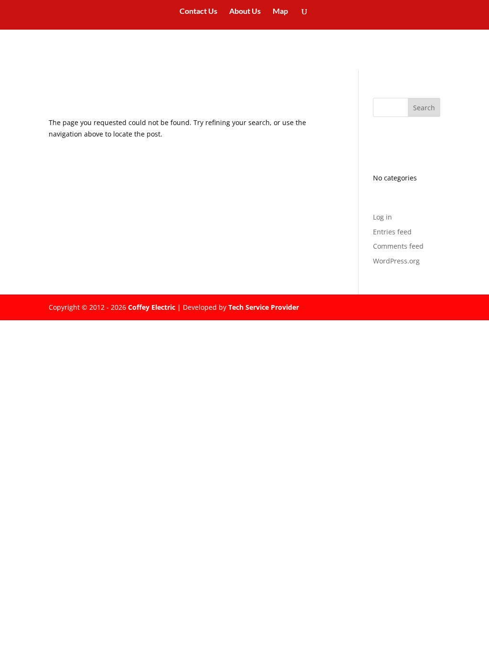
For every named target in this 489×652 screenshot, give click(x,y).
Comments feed (398, 246)
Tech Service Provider (263, 307)
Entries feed (392, 231)
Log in (382, 216)
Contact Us (198, 11)
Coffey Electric (151, 307)
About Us (245, 11)
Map (280, 11)
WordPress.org (396, 260)
